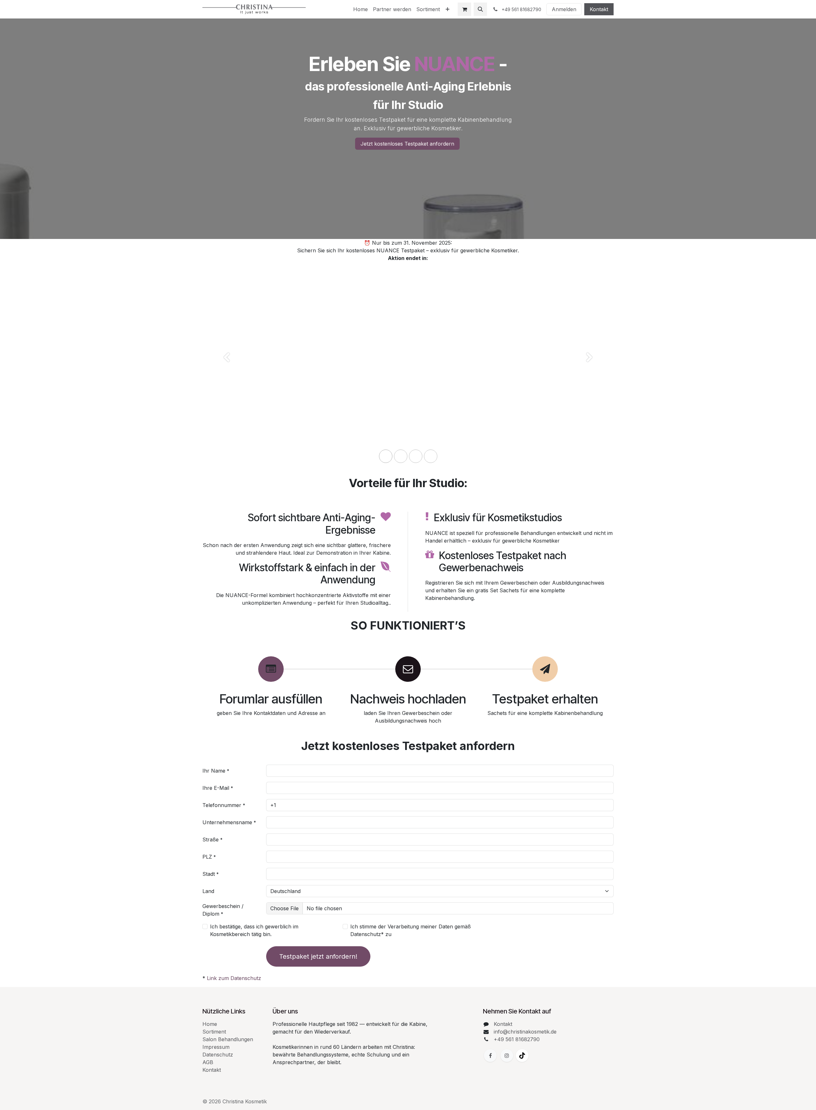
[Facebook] (490, 1055)
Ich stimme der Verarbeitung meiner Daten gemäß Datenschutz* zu (410, 930)
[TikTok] (522, 1055)
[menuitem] (360, 9)
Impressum (215, 1047)
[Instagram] (506, 1055)
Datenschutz (217, 1054)
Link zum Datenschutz (234, 978)
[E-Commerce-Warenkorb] (464, 9)
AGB (207, 1062)
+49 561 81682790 (517, 1039)
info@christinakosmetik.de (525, 1031)
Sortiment (214, 1031)
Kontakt (599, 9)
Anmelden (564, 9)
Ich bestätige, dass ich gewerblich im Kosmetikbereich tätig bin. (254, 930)
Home (209, 1024)
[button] (480, 9)
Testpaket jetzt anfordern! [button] (318, 956)
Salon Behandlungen (227, 1039)
